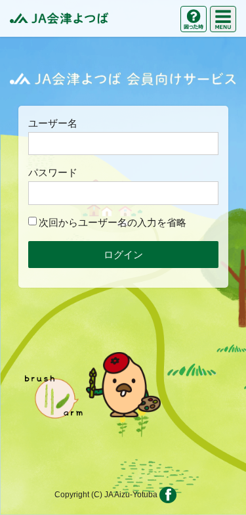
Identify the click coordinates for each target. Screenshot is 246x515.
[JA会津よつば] (59, 18)
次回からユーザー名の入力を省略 (112, 222)
